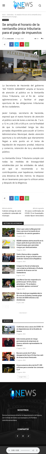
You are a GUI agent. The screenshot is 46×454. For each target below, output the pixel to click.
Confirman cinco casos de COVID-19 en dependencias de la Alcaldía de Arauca (30, 329)
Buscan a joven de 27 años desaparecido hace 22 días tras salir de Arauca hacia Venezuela (30, 355)
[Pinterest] (22, 44)
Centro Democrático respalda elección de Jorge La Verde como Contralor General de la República (29, 256)
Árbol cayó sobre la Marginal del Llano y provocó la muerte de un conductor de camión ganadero (28, 231)
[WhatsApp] (27, 44)
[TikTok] (28, 436)
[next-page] (7, 306)
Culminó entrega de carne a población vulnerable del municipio (11, 213)
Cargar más (22, 377)
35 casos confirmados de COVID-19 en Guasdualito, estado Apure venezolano (34, 213)
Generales (10, 15)
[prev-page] (3, 306)
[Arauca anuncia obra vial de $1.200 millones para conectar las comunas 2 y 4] (8, 368)
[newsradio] (3, 39)
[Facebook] (11, 44)
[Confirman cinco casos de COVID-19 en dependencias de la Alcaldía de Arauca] (8, 330)
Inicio (4, 15)
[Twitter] (16, 44)
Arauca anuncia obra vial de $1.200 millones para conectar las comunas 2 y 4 (30, 367)
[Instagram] (23, 436)
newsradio (10, 38)
